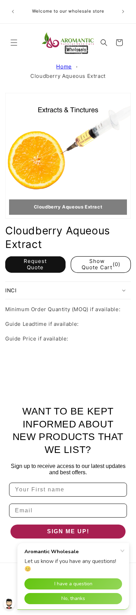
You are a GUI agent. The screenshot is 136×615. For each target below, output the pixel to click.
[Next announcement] (123, 11)
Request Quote (35, 264)
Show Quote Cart (101, 264)
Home (63, 66)
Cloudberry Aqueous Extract (68, 76)
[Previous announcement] (13, 11)
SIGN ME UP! (68, 531)
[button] (14, 42)
